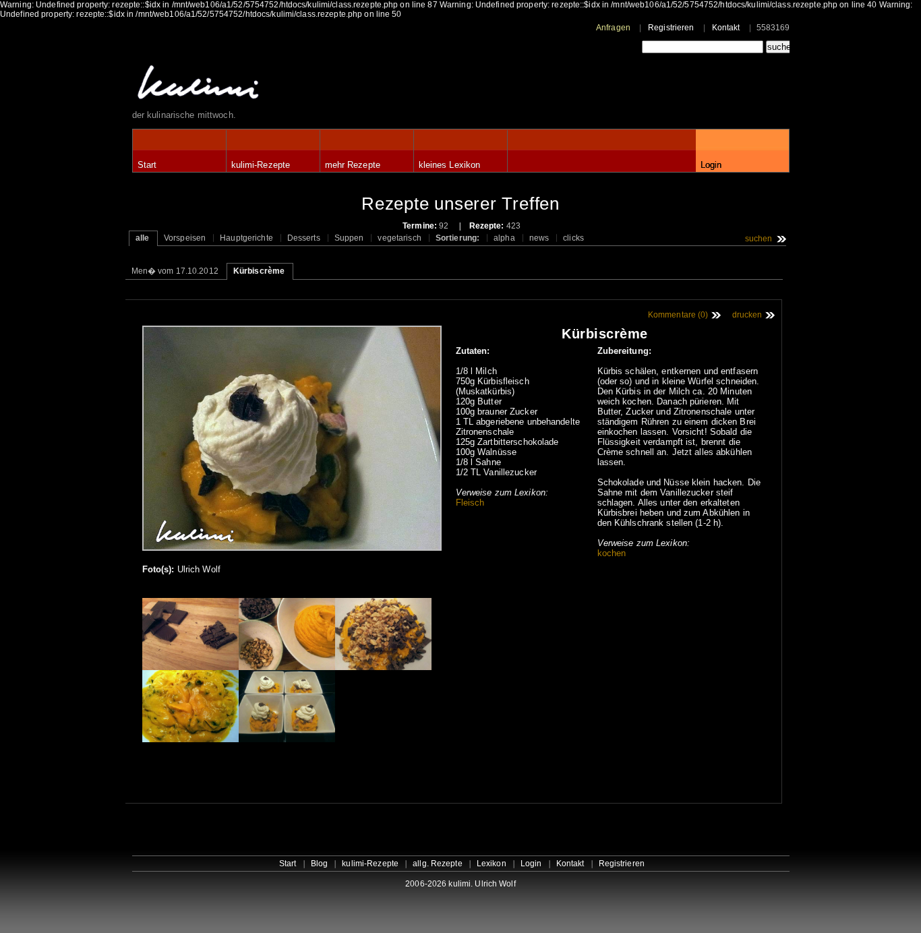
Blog (319, 863)
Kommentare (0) (678, 315)
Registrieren (671, 27)
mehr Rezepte (352, 165)
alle (142, 238)
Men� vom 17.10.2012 (174, 271)
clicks (573, 238)
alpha (504, 238)
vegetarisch (399, 238)
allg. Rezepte (438, 863)
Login (711, 165)
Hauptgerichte (246, 238)
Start (147, 165)
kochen (611, 553)
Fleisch (470, 503)
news (539, 238)
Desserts (303, 238)
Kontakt (726, 27)
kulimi (260, 85)
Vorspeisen (185, 238)
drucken (747, 315)
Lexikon (491, 863)
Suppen (349, 238)
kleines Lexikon (450, 165)
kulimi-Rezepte (261, 165)
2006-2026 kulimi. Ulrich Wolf (460, 884)
